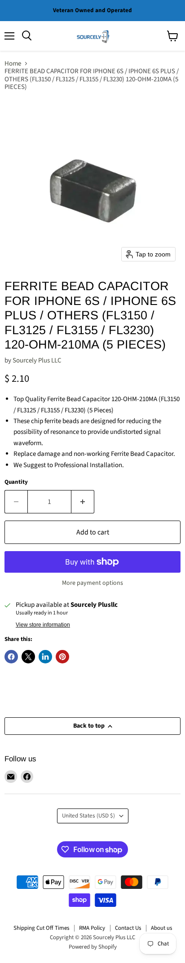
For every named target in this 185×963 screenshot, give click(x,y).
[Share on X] (28, 656)
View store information (43, 625)
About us (161, 928)
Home (12, 63)
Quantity (16, 482)
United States (88, 816)
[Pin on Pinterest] (62, 656)
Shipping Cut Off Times (41, 928)
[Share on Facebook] (11, 656)
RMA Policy (92, 928)
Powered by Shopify (93, 947)
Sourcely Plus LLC (37, 360)
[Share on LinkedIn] (45, 656)
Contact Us (128, 928)
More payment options (92, 583)
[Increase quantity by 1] (82, 501)
